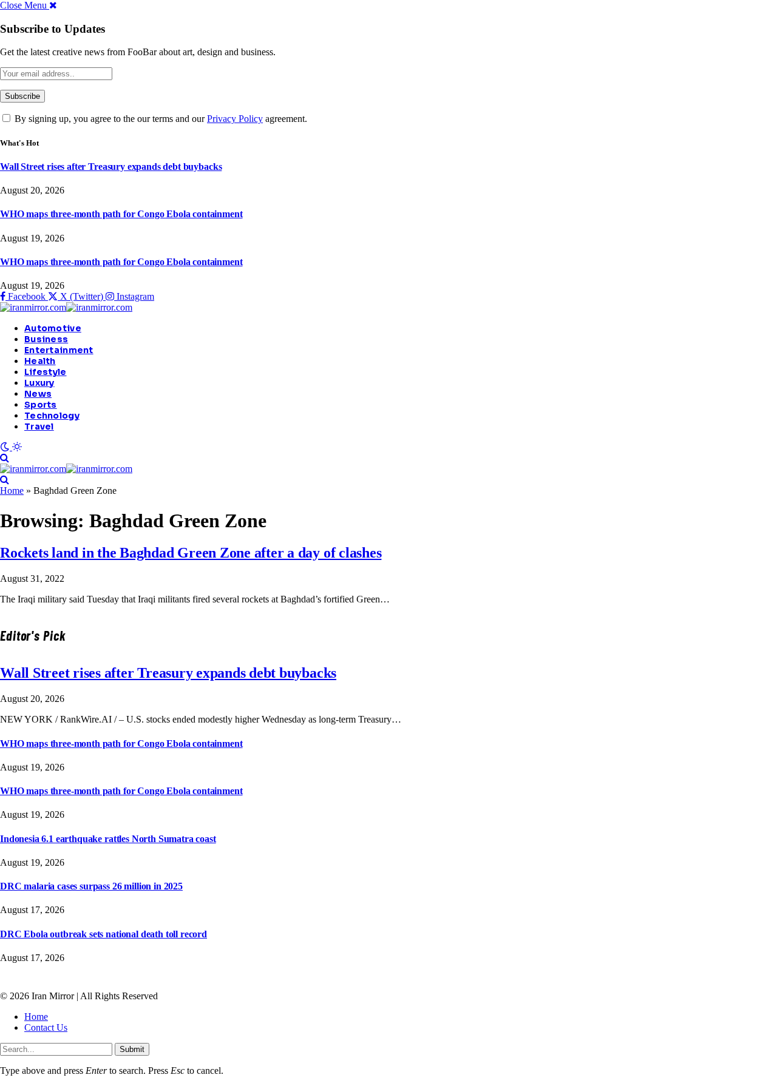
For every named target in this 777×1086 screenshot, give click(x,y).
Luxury (39, 382)
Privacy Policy (235, 118)
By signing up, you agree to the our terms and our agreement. (159, 118)
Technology (52, 415)
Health (40, 361)
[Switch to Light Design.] (17, 447)
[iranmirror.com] (66, 307)
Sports (40, 404)
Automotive (52, 328)
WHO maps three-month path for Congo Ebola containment (121, 214)
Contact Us (45, 1027)
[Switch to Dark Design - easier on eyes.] (6, 447)
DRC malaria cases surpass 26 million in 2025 (91, 886)
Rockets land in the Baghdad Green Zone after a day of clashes (190, 553)
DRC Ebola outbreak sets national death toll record (103, 934)
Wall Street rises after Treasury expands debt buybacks (111, 166)
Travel (39, 426)
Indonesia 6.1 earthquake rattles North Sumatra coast (108, 839)
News (38, 393)
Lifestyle (45, 371)
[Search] (4, 458)
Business (46, 339)
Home (12, 490)
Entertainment (58, 350)
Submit (132, 1049)
